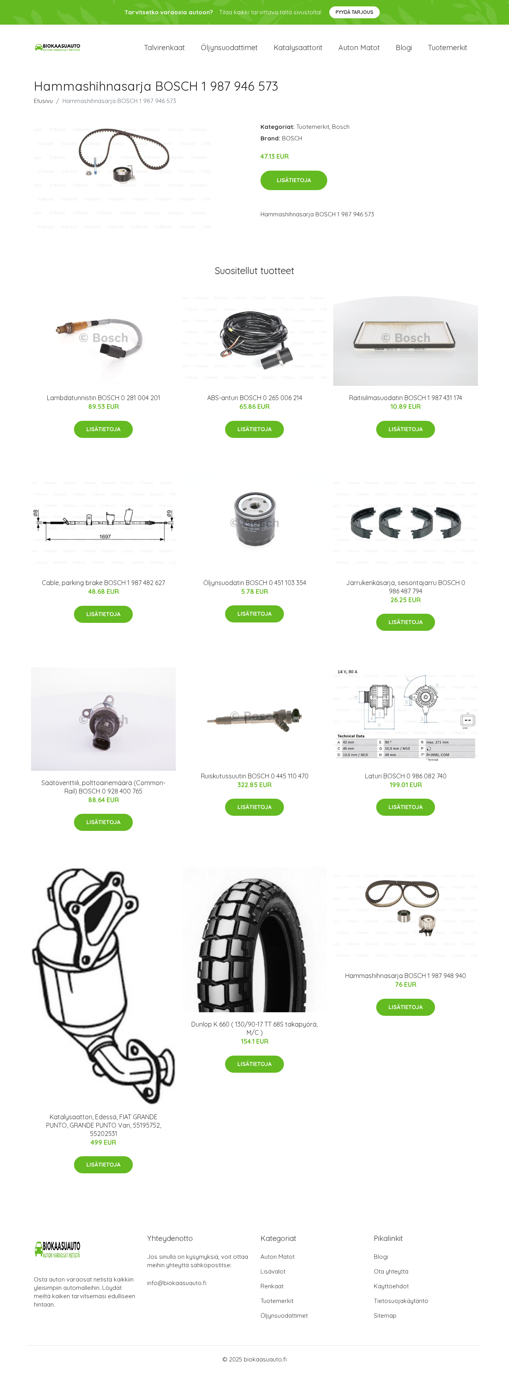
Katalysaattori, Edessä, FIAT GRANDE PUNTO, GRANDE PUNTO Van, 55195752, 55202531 (103, 1125)
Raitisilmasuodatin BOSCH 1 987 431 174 (405, 398)
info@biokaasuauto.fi (176, 1283)
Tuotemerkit (447, 47)
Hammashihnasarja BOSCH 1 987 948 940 (405, 976)
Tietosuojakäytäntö (401, 1301)
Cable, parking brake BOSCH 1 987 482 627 (103, 583)
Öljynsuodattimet (229, 47)
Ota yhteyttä (391, 1271)
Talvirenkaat (164, 47)
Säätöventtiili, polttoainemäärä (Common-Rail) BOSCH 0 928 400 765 (103, 787)
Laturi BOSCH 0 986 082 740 (406, 776)
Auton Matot (277, 1256)
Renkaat (272, 1286)
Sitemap (385, 1315)
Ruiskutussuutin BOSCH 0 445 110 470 (255, 776)
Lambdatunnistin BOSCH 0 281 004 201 (103, 398)
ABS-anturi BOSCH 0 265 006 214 (254, 398)
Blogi (404, 47)
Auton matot (359, 47)
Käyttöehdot (391, 1286)
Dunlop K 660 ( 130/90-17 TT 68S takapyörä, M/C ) (254, 1028)
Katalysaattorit (298, 47)
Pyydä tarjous (354, 12)
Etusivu (43, 101)
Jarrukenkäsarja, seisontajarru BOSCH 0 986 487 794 (405, 587)
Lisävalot (273, 1271)
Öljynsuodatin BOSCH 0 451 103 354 (254, 583)
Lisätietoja (294, 180)
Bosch (341, 126)
